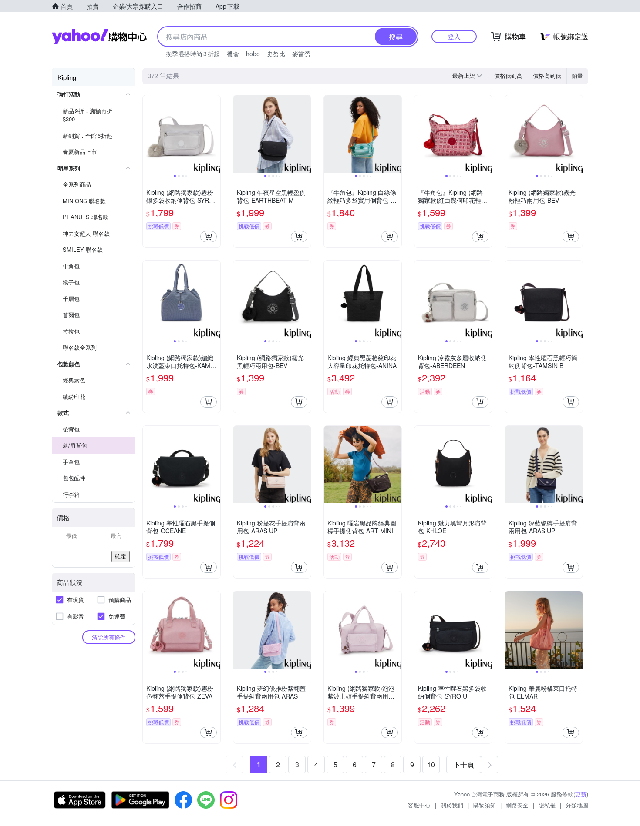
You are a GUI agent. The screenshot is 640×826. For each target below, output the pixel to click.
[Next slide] (214, 134)
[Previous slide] (148, 134)
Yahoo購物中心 (99, 36)
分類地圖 (577, 805)
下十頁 (463, 764)
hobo (253, 53)
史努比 (276, 53)
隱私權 (547, 805)
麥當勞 (301, 53)
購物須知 (484, 805)
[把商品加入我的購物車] (208, 236)
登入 (454, 36)
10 (431, 764)
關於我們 (452, 805)
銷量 (577, 75)
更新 (580, 794)
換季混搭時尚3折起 (193, 53)
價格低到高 (508, 75)
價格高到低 (547, 75)
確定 (120, 556)
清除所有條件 (109, 637)
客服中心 (419, 805)
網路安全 (517, 805)
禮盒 (233, 53)
